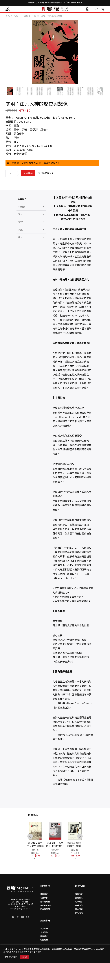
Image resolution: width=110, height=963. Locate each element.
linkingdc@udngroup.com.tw (20, 909)
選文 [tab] (20, 237)
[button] (46, 173)
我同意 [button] (24, 957)
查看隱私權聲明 (11, 957)
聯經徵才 (44, 936)
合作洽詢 (44, 932)
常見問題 (44, 928)
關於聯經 (44, 894)
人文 (16, 15)
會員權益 (79, 894)
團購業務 (79, 897)
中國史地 (26, 15)
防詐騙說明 (45, 909)
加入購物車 (28, 173)
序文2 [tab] (20, 229)
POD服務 (79, 912)
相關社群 (44, 940)
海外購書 (79, 901)
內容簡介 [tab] (22, 199)
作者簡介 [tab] (22, 206)
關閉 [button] (101, 3)
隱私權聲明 (45, 901)
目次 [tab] (20, 214)
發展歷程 (44, 897)
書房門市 (79, 905)
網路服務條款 (46, 905)
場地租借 (79, 909)
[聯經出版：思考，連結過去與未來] (55, 9)
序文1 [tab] (20, 222)
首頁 (8, 15)
